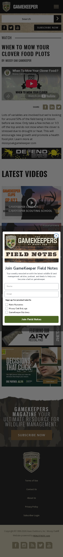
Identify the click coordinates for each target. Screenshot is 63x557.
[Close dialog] (56, 236)
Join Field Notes (31, 319)
